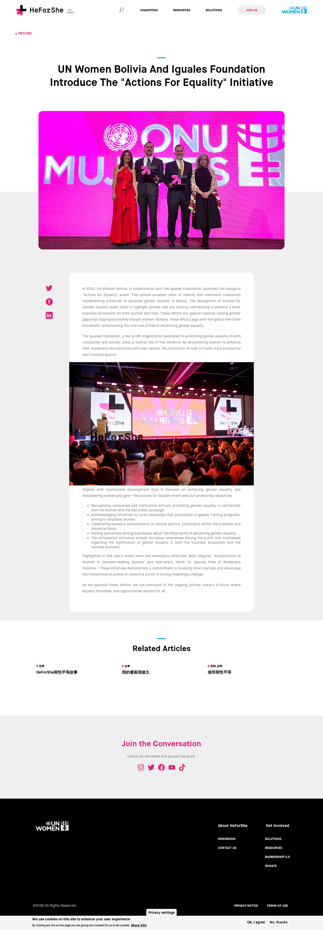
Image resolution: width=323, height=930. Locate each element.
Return (25, 33)
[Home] (40, 10)
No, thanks (279, 922)
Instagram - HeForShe (140, 767)
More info (139, 925)
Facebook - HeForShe (161, 767)
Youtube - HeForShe (171, 767)
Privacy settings (161, 912)
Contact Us (227, 848)
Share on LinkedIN (49, 315)
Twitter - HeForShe (151, 767)
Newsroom (227, 839)
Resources (181, 10)
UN (294, 10)
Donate (271, 866)
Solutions (214, 10)
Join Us (251, 10)
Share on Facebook (49, 301)
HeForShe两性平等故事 (57, 672)
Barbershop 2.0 (277, 857)
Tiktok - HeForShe (182, 767)
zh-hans (70, 10)
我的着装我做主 (136, 672)
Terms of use (277, 906)
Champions (149, 10)
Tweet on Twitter (49, 288)
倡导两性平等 (219, 672)
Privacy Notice (246, 906)
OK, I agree (256, 922)
